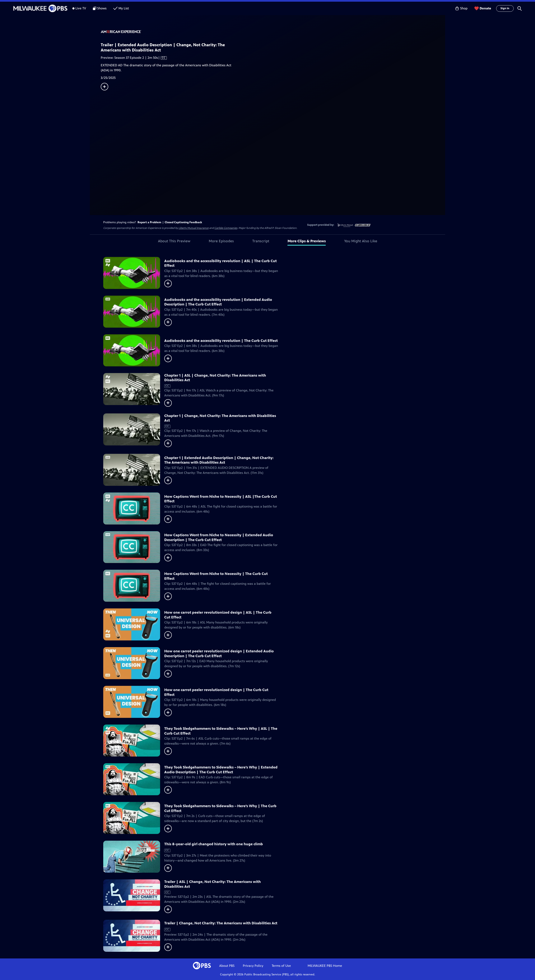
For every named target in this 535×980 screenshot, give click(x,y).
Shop (463, 8)
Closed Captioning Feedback (183, 222)
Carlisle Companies (225, 228)
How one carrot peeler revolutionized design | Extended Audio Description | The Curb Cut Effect (219, 653)
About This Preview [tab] (174, 241)
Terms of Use (281, 966)
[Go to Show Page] (273, 32)
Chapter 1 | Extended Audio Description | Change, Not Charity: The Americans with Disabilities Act (219, 460)
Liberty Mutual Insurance (193, 228)
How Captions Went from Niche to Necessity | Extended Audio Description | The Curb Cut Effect (218, 537)
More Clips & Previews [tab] (307, 241)
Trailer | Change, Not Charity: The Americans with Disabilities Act (220, 923)
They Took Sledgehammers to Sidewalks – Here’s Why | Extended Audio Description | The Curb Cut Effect (221, 769)
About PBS (226, 966)
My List (123, 8)
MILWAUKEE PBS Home (325, 966)
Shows (102, 8)
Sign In (505, 8)
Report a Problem (149, 222)
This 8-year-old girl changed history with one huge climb (213, 844)
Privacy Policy (253, 966)
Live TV (80, 8)
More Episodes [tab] (221, 241)
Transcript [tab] (260, 241)
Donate (485, 8)
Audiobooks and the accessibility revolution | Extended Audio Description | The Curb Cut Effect (218, 302)
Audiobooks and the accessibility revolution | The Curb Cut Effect (221, 340)
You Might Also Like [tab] (360, 241)
